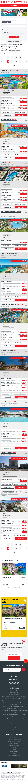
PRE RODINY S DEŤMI (7, 235)
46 (14, 65)
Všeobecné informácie (14, 694)
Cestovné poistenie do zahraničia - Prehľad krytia (14, 706)
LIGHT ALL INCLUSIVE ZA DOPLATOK (10, 476)
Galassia (6, 163)
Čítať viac (3, 53)
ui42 (25, 779)
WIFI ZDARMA (5, 474)
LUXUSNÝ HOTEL (6, 372)
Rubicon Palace (9, 351)
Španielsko (4, 255)
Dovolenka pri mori (17, 44)
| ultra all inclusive (8, 97)
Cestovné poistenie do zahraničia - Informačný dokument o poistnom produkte (14, 703)
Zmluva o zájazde (14, 690)
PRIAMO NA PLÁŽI (6, 92)
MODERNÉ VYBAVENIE (7, 373)
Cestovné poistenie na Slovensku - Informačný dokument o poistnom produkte (14, 715)
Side (8, 122)
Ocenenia (14, 749)
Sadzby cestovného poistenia (14, 708)
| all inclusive (8, 241)
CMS (17, 779)
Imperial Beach (8, 453)
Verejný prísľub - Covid (14, 729)
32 (16, 61)
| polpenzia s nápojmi (8, 480)
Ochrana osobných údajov (14, 727)
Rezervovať (21, 115)
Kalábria (10, 216)
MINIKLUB (5, 426)
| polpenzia (8, 189)
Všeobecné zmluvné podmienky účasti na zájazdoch (14, 696)
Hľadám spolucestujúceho (14, 745)
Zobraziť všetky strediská (14, 587)
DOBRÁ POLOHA (6, 275)
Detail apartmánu (6, 484)
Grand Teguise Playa (10, 253)
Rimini (9, 455)
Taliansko (4, 164)
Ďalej (25, 61)
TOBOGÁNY (5, 93)
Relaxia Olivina (8, 402)
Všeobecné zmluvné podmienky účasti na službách (14, 698)
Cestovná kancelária (6, 44)
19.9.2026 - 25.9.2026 (9, 622)
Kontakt (14, 677)
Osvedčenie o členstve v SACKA (14, 739)
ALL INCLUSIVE (6, 237)
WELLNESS (5, 185)
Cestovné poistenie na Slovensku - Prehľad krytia (14, 718)
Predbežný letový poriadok (14, 755)
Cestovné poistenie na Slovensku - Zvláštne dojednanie (14, 720)
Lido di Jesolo (11, 164)
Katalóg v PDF (14, 753)
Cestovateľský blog (14, 751)
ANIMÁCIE (5, 425)
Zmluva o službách (14, 692)
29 (20, 57)
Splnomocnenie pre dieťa (14, 741)
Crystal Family (9, 70)
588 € (22, 628)
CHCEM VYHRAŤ (14, 658)
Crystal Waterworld (12, 305)
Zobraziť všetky (19, 634)
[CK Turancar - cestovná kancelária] (18, 2)
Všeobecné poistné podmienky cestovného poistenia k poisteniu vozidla (14, 722)
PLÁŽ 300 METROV (6, 143)
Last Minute (14, 5)
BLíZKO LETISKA (6, 326)
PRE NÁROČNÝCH (6, 184)
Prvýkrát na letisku (14, 743)
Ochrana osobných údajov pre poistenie (14, 725)
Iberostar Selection (11, 492)
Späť (2, 61)
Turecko (3, 72)
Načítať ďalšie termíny (20, 112)
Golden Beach (9, 120)
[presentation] (1, 81)
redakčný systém (9, 779)
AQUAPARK (5, 141)
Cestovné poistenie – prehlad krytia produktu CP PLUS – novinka (14, 711)
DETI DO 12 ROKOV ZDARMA (8, 90)
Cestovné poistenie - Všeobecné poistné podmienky (14, 700)
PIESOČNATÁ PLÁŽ (6, 139)
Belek (8, 72)
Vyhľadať (14, 37)
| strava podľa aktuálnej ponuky (11, 282)
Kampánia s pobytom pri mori (13, 619)
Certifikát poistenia (14, 737)
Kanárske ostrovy (13, 255)
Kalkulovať (8, 115)
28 (16, 57)
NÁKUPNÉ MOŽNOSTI (7, 278)
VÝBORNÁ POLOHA (6, 234)
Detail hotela (6, 112)
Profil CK (14, 747)
